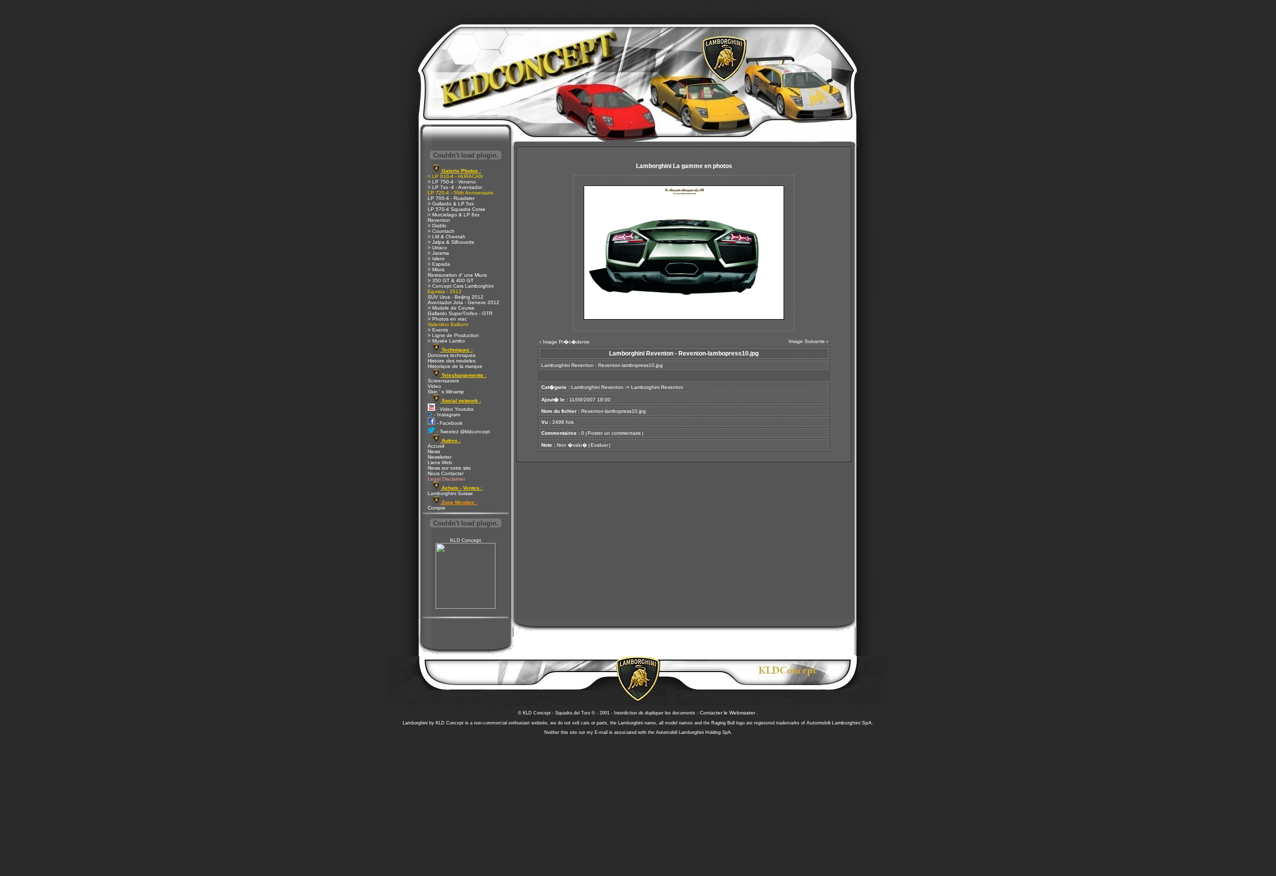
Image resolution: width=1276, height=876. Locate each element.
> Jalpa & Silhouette (451, 242)
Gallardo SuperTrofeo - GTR (460, 313)
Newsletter (440, 457)
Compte (437, 508)
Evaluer (599, 445)
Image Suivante (807, 341)
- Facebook (449, 423)
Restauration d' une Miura (457, 275)
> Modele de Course (451, 308)
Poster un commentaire (614, 433)
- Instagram (446, 414)
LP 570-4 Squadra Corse (456, 209)
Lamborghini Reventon (597, 387)
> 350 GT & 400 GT (451, 280)
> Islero (436, 258)
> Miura (436, 269)
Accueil (436, 446)
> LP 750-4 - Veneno (452, 181)
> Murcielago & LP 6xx (453, 214)
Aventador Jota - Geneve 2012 (463, 302)
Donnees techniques (452, 355)
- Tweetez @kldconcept (462, 431)
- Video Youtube (454, 409)
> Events (438, 330)
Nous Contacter (446, 473)
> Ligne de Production (453, 335)
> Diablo (437, 225)
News (434, 451)
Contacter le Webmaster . (729, 712)
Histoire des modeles (452, 360)
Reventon (439, 220)
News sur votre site (449, 468)
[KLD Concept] (465, 607)
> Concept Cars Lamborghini (460, 286)
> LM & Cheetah (447, 236)
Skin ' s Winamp (446, 391)
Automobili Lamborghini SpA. (839, 722)
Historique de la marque (455, 366)
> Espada (439, 264)
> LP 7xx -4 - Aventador (455, 187)
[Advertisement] (638, 802)
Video (434, 386)
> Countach (441, 231)
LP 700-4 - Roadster (451, 198)
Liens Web (440, 462)
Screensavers (443, 380)
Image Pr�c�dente (566, 342)
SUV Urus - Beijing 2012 (455, 297)
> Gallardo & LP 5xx (451, 203)
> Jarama (438, 253)
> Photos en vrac (447, 319)
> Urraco (437, 247)
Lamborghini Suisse (450, 493)
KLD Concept (465, 540)
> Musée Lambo (446, 341)
